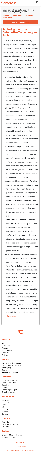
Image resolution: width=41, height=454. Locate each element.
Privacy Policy (20, 442)
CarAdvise (11, 316)
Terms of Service (20, 446)
